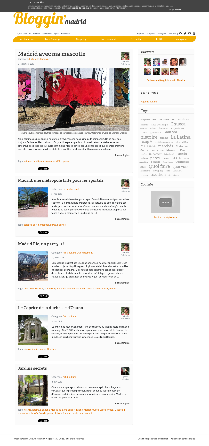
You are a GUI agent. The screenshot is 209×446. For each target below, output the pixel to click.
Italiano (172, 33)
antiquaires (145, 120)
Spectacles (46, 33)
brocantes (144, 125)
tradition (158, 174)
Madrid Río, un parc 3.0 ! (41, 243)
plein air (58, 413)
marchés (61, 288)
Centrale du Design (33, 288)
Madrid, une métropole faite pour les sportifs (61, 180)
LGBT (159, 39)
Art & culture (27, 39)
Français (161, 33)
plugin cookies (175, 9)
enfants (153, 128)
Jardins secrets (32, 368)
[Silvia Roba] (165, 71)
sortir (168, 171)
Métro (59, 161)
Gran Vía (170, 132)
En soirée (65, 33)
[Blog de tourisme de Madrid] (50, 19)
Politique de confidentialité (182, 439)
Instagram (181, 39)
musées (143, 154)
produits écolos (100, 288)
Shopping (81, 39)
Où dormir (34, 33)
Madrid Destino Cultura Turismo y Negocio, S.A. (36, 439)
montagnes (43, 224)
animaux (28, 161)
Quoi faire (22, 33)
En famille (135, 39)
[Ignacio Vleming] (156, 71)
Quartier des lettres (73, 413)
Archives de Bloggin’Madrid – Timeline (166, 80)
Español (141, 33)
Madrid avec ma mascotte (51, 53)
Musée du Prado (177, 150)
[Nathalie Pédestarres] (147, 61)
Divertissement (108, 39)
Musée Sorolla (38, 413)
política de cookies (80, 8)
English (151, 33)
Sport (56, 33)
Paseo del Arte (171, 158)
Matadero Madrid (76, 288)
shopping (158, 170)
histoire (27, 349)
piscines (61, 224)
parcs (66, 161)
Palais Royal (169, 154)
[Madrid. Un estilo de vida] (165, 202)
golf (35, 224)
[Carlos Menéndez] (147, 71)
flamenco (144, 132)
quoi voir (88, 413)
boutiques (38, 161)
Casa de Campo (159, 124)
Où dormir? (155, 154)
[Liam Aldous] (156, 61)
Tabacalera (177, 171)
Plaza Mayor (168, 162)
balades (28, 224)
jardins (35, 349)
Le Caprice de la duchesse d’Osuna (50, 307)
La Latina (45, 409)
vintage (176, 175)
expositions (177, 128)
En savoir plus (122, 155)
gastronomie (156, 132)
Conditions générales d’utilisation (153, 439)
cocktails (143, 128)
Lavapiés (146, 142)
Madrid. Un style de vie (165, 217)
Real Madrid (145, 171)
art (173, 119)
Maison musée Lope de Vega (98, 409)
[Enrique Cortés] (165, 61)
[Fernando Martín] (174, 61)
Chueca (177, 124)
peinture (155, 161)
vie (169, 175)
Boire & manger (53, 39)
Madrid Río (50, 288)
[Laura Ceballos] (182, 61)
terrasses (144, 175)
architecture (160, 119)
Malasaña (148, 146)
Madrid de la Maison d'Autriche (67, 409)
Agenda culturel (149, 101)
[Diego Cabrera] (174, 71)
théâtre (113, 288)
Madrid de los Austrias (164, 142)
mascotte (50, 161)
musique (158, 150)
